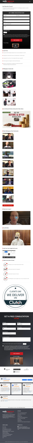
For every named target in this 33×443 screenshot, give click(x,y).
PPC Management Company (12, 407)
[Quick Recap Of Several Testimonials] (7, 139)
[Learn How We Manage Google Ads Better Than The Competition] (16, 224)
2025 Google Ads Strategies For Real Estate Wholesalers (11, 60)
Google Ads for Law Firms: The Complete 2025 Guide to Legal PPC (13, 58)
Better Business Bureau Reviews (6, 430)
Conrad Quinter (5, 396)
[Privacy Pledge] (15, 47)
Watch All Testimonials (8, 205)
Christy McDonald (28, 384)
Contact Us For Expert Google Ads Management (24, 421)
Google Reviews (20, 420)
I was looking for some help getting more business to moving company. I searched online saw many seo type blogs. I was (16, 400)
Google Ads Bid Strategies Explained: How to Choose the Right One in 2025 (14, 52)
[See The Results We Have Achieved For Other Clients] (16, 127)
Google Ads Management (5, 433)
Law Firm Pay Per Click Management (7, 434)
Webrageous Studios (6, 379)
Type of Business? (5, 331)
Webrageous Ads (20, 416)
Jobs (3, 437)
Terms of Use (4, 426)
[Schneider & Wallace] (7, 148)
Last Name (18, 322)
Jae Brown (4, 384)
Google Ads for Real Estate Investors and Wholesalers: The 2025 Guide (13, 55)
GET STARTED (16, 40)
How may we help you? (5, 336)
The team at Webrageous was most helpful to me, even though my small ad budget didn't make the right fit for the (5, 389)
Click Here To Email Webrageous (22, 426)
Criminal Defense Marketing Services (22, 417)
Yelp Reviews (19, 419)
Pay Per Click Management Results (22, 412)
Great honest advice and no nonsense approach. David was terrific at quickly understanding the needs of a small (16, 390)
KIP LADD (15, 384)
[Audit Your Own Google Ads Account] (8, 257)
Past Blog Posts (4, 436)
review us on (29, 379)
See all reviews (24, 379)
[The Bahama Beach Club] (7, 158)
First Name (4, 322)
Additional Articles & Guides (21, 418)
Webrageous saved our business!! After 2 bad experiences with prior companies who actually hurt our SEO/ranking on (27, 390)
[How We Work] (16, 245)
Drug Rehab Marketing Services (6, 435)
